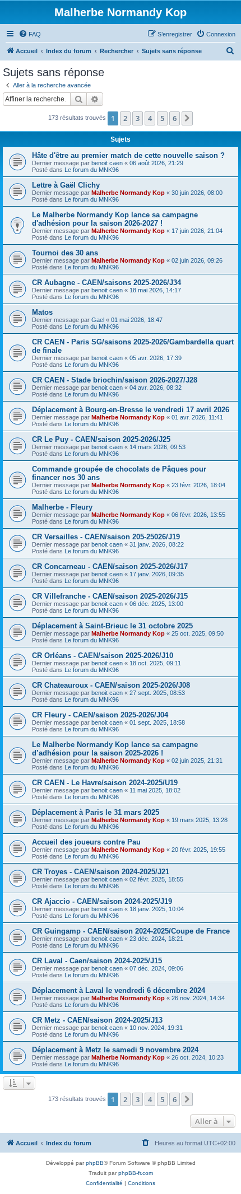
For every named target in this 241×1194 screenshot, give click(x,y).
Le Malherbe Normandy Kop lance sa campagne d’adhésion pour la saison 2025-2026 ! (115, 748)
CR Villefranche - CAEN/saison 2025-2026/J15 (110, 596)
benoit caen (107, 163)
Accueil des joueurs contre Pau (86, 842)
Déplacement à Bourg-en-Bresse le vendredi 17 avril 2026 (130, 409)
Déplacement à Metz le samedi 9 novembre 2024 (115, 1050)
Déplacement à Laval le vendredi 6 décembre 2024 (118, 990)
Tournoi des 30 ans (65, 253)
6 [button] (175, 118)
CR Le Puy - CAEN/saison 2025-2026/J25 (101, 439)
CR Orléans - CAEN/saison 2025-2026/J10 (102, 655)
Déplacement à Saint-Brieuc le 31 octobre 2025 (112, 626)
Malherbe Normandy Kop (128, 192)
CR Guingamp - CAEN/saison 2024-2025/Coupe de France (131, 931)
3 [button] (138, 118)
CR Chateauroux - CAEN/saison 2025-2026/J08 (111, 685)
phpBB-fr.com (135, 1173)
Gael (97, 319)
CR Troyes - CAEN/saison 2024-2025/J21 (100, 871)
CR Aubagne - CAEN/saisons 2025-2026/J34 (106, 282)
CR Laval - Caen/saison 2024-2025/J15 (97, 961)
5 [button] (162, 118)
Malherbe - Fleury (62, 507)
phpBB (95, 1163)
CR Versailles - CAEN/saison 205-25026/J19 (106, 537)
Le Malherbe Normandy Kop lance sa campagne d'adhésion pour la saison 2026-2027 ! (115, 219)
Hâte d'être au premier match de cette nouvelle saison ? (128, 155)
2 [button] (125, 118)
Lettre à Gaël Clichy (66, 185)
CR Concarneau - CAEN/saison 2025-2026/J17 (110, 566)
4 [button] (150, 118)
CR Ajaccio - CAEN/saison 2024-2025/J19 (102, 901)
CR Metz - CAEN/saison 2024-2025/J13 (97, 1020)
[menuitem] (29, 34)
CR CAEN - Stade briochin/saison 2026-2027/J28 (114, 380)
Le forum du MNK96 (91, 169)
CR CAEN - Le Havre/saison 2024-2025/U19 (105, 782)
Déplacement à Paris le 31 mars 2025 (95, 812)
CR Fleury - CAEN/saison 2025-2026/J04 (100, 715)
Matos (42, 312)
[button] (187, 118)
